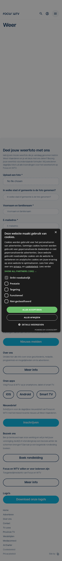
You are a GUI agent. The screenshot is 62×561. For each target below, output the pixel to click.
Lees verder (45, 266)
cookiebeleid (31, 266)
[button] (31, 271)
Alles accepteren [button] (32, 309)
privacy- (18, 266)
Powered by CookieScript (46, 330)
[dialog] (31, 280)
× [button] (55, 232)
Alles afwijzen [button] (32, 317)
